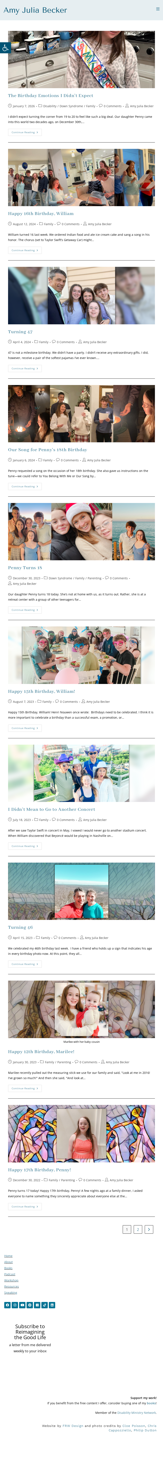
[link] (5, 47)
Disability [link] (49, 106)
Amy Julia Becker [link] (142, 106)
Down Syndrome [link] (71, 106)
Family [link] (90, 106)
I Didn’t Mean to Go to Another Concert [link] (51, 810)
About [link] (8, 1262)
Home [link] (8, 1256)
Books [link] (8, 1268)
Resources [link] (11, 1286)
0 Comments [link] (113, 106)
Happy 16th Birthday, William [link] (41, 214)
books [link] (151, 1403)
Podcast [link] (9, 1274)
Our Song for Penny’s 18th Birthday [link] (47, 450)
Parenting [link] (94, 578)
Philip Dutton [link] (145, 1430)
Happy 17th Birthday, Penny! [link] (39, 1170)
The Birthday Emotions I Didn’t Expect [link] (50, 96)
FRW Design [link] (73, 1426)
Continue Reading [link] (27, 131)
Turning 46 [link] (20, 927)
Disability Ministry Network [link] (136, 1413)
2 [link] (138, 1229)
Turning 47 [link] (20, 332)
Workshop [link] (11, 1280)
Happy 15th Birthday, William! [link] (41, 692)
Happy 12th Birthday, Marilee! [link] (41, 1052)
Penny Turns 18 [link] (25, 568)
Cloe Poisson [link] (133, 1426)
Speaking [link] (10, 1293)
